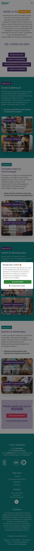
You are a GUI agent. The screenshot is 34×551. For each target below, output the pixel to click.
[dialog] (17, 275)
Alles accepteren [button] (17, 282)
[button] (17, 286)
